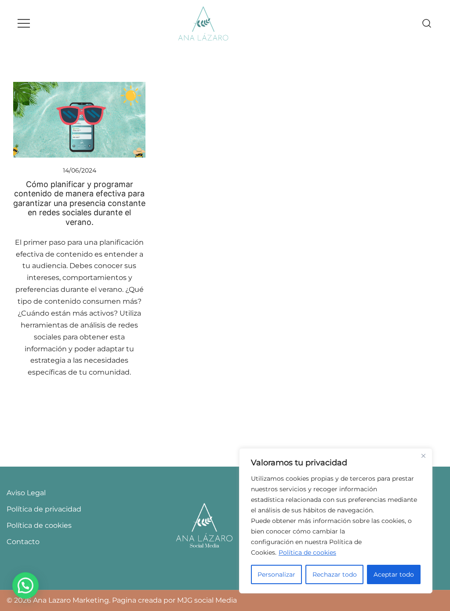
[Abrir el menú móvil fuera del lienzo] (24, 23)
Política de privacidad (44, 509)
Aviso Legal (26, 493)
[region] (335, 520)
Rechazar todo (334, 574)
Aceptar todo (394, 574)
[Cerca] (423, 455)
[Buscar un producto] (426, 23)
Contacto (23, 541)
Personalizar (276, 574)
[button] (25, 585)
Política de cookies (307, 552)
